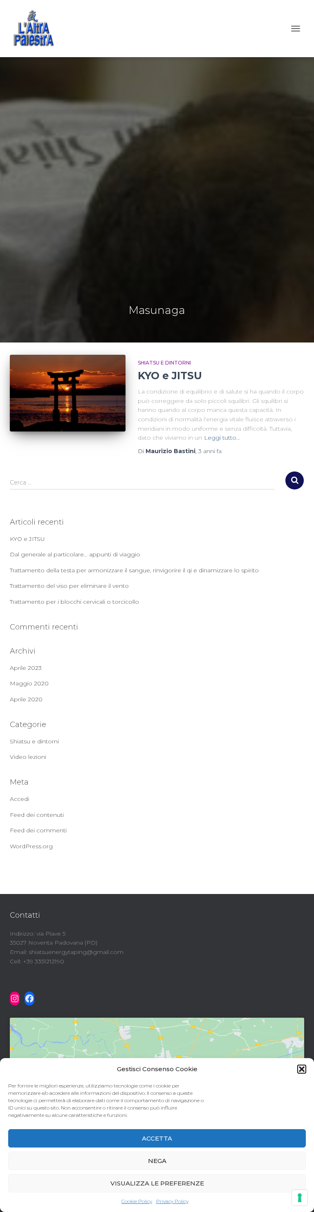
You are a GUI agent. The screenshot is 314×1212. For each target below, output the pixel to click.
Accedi (19, 799)
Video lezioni (28, 757)
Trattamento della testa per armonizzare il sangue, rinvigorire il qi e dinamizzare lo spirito (134, 570)
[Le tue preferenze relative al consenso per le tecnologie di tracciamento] (299, 1197)
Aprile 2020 (26, 699)
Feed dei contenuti (37, 814)
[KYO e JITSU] (68, 393)
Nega (157, 1161)
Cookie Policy (136, 1201)
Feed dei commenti (38, 830)
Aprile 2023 (26, 668)
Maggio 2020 (29, 683)
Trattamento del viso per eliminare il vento (69, 585)
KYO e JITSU (170, 375)
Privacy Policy (172, 1201)
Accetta (157, 1138)
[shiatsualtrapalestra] (36, 28)
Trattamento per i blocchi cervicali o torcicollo (74, 601)
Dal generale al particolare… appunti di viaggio (75, 554)
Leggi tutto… (222, 437)
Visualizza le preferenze (157, 1183)
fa (210, 451)
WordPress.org (31, 846)
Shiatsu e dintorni (164, 363)
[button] (302, 1069)
